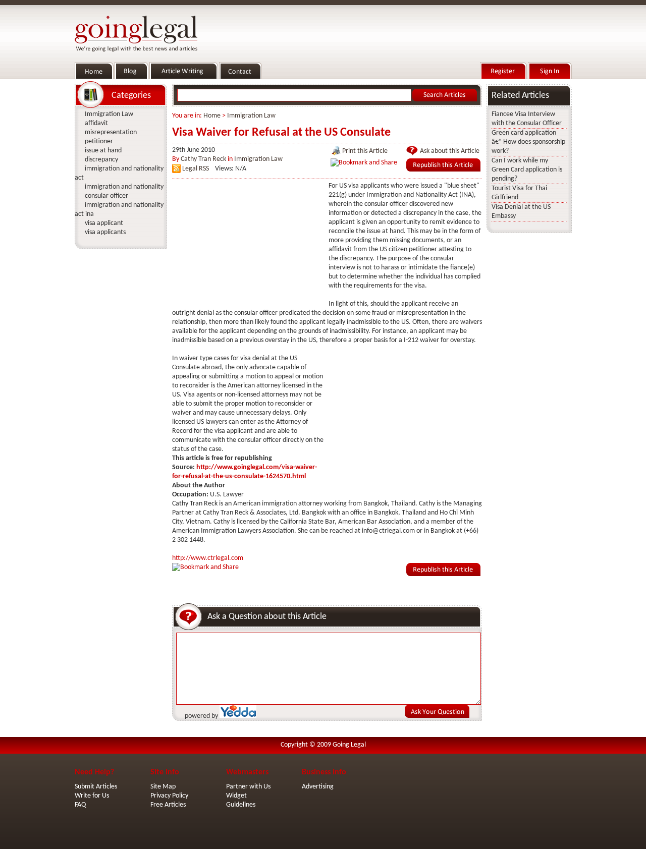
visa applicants (105, 232)
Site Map (163, 786)
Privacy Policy (169, 796)
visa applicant (104, 223)
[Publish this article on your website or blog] (443, 170)
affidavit (96, 123)
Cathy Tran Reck (203, 159)
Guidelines (240, 805)
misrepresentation (111, 132)
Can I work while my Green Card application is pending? (527, 170)
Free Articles (168, 805)
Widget (236, 796)
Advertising (318, 786)
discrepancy (101, 159)
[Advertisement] (248, 245)
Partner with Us (248, 786)
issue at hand (103, 150)
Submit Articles (96, 786)
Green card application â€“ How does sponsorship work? (528, 142)
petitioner (99, 141)
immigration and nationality (124, 187)
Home (212, 116)
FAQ (80, 805)
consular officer (106, 196)
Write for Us (92, 796)
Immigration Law (251, 116)
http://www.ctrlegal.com (207, 558)
